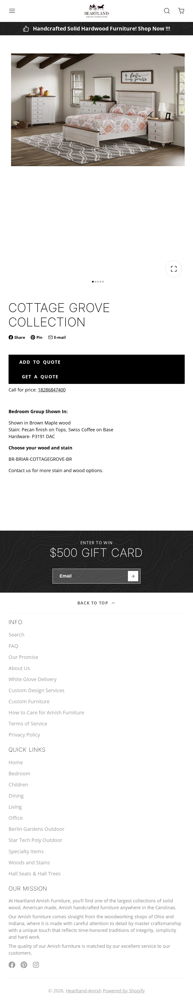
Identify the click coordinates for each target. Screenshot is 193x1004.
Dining (16, 795)
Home (16, 762)
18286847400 (52, 390)
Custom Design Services (37, 690)
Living (15, 806)
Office (16, 817)
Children (18, 784)
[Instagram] (36, 964)
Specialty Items (26, 851)
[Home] (96, 11)
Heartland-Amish (84, 991)
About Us (19, 668)
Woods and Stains (29, 862)
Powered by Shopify (124, 991)
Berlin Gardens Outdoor (36, 829)
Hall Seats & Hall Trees (35, 873)
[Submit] (133, 576)
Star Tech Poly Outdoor (35, 840)
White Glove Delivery (33, 679)
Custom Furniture (29, 701)
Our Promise (23, 657)
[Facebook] (12, 964)
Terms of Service (28, 723)
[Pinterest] (24, 964)
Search (16, 634)
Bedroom (19, 773)
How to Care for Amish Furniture (46, 712)
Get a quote (40, 377)
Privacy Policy (24, 734)
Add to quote (40, 362)
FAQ (13, 646)
